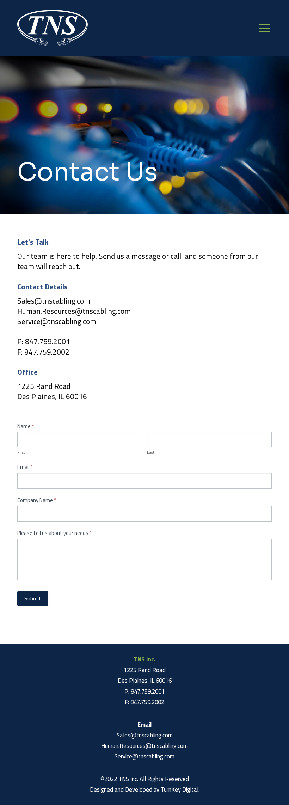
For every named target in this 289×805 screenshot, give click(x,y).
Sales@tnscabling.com (53, 300)
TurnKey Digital (179, 789)
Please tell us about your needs (54, 533)
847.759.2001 (47, 341)
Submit (32, 598)
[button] (264, 28)
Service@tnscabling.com (56, 321)
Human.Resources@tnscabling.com (74, 311)
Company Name (36, 500)
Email (25, 467)
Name (25, 426)
